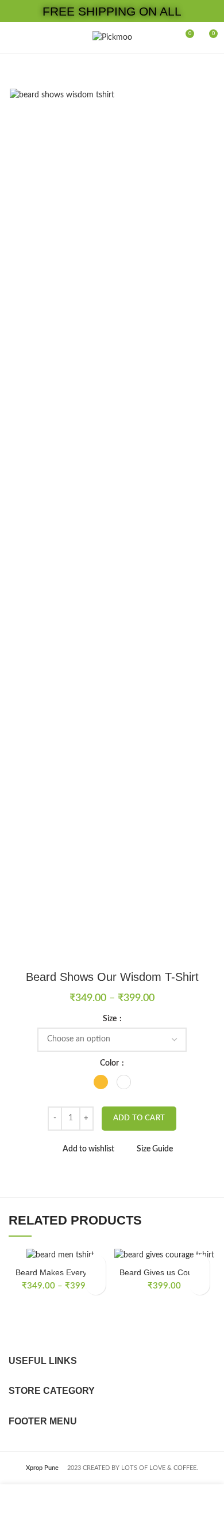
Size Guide (155, 1149)
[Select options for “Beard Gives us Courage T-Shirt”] (200, 1285)
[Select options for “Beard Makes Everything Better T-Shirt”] (96, 1285)
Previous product (186, 71)
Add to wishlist (88, 1149)
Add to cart (139, 1118)
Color (110, 1063)
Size (110, 1019)
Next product (209, 71)
